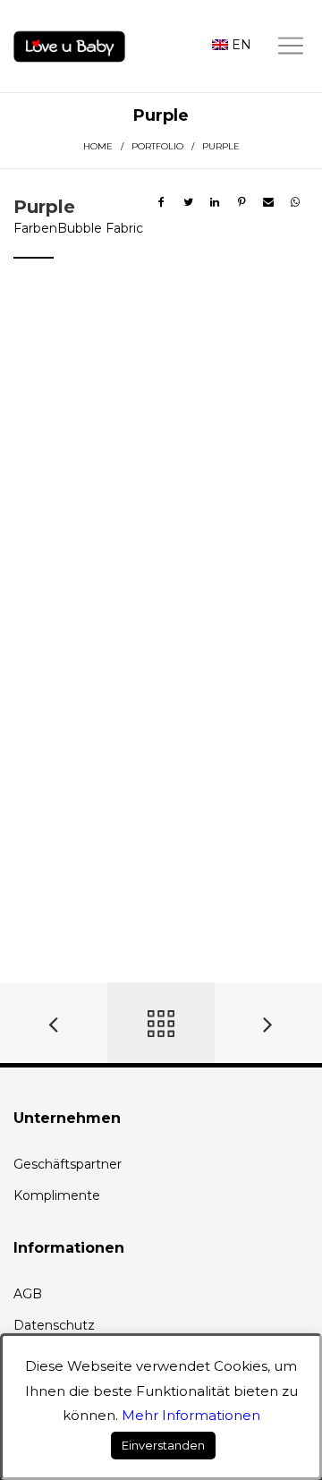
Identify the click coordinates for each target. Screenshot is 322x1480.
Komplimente (56, 1195)
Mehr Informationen (191, 1415)
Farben (35, 228)
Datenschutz (54, 1325)
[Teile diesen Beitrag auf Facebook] (161, 202)
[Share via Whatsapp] (295, 202)
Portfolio (157, 146)
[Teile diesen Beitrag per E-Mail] (268, 202)
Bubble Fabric (100, 228)
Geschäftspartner (67, 1164)
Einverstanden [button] (163, 1445)
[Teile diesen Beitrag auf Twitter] (188, 202)
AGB (27, 1294)
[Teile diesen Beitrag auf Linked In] (215, 202)
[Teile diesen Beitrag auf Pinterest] (241, 202)
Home (98, 146)
